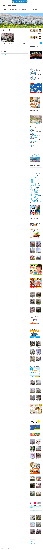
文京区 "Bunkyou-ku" (34, 182)
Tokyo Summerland (32, 70)
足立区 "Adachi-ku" (34, 200)
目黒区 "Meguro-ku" (34, 194)
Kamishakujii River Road (33, 135)
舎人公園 (32, 145)
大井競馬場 (33, 61)
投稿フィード (33, 542)
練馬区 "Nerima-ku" (34, 196)
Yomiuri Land (31, 67)
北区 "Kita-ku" (33, 176)
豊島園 (32, 76)
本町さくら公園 (4, 54)
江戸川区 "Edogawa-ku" (34, 190)
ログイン (32, 541)
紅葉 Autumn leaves (22, 9)
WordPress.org (33, 544)
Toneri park (31, 147)
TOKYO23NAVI (7, 31)
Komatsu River (37, 123)
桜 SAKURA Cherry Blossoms (12, 9)
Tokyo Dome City (32, 74)
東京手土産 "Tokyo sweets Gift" (36, 185)
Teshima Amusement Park (33, 78)
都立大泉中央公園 (34, 137)
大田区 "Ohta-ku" (33, 181)
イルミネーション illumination (33, 9)
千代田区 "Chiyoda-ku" (34, 177)
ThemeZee (11, 548)
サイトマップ (4, 12)
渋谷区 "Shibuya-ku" (34, 192)
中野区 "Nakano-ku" (34, 175)
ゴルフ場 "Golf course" (34, 171)
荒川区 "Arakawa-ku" (34, 197)
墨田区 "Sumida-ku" (34, 180)
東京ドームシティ (34, 72)
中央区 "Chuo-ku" (33, 174)
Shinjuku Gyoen (32, 131)
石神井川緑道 (33, 133)
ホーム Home (4, 9)
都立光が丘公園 (33, 141)
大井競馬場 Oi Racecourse (34, 59)
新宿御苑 (32, 129)
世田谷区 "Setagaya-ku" (34, 173)
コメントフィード (33, 543)
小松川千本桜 (33, 123)
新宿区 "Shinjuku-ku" (34, 183)
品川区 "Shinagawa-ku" (34, 179)
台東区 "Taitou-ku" (34, 178)
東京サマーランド (34, 68)
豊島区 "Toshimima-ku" (34, 199)
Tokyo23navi (12, 5)
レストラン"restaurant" (34, 172)
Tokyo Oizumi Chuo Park (33, 139)
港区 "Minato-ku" (33, 193)
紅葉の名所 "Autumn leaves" (35, 195)
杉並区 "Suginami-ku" (34, 184)
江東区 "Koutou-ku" (34, 191)
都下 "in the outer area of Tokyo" (36, 201)
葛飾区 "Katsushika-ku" (34, 198)
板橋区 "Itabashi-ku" (34, 187)
